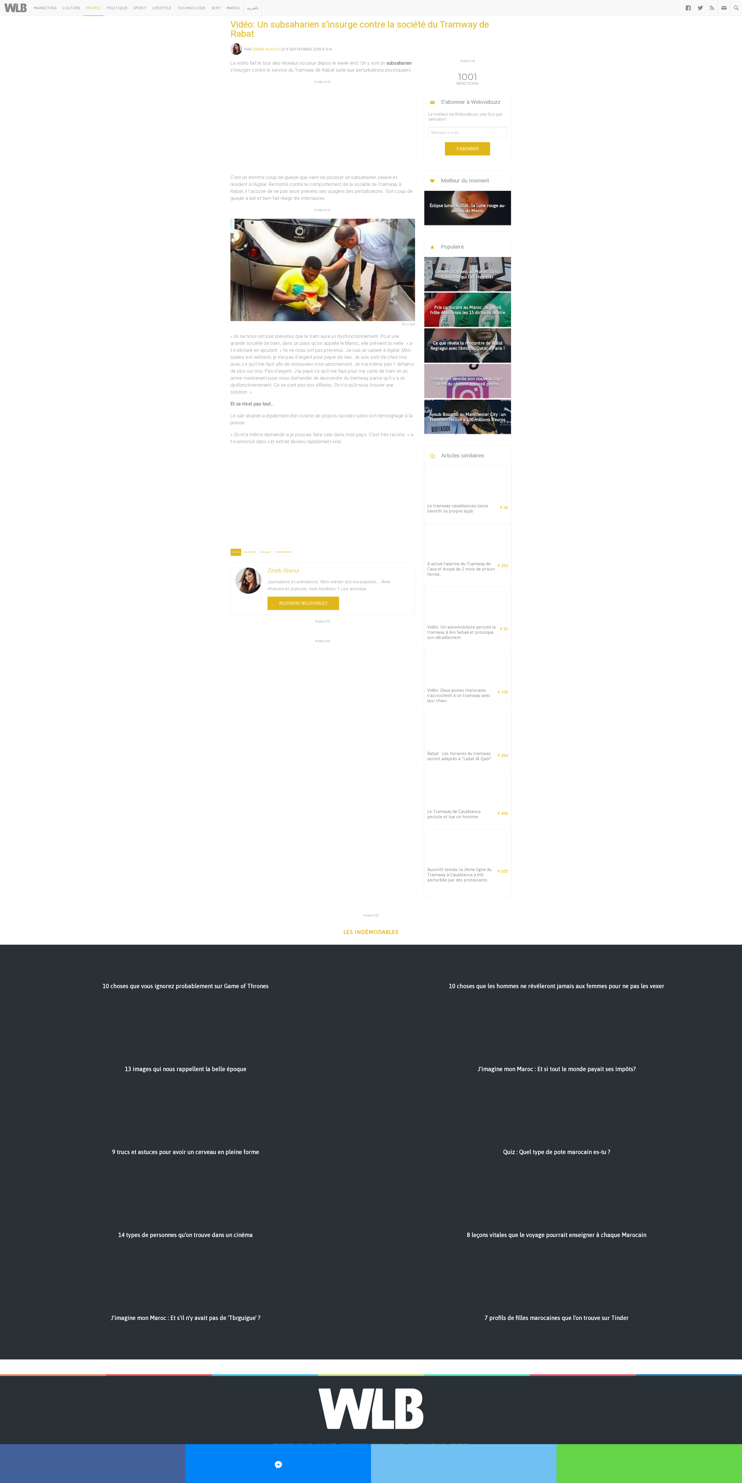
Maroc (234, 8)
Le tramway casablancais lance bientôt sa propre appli (457, 508)
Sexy (216, 8)
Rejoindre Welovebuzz (303, 603)
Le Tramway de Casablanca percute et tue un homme (454, 814)
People (93, 8)
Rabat (266, 552)
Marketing (45, 8)
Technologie (191, 8)
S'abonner (468, 148)
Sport (140, 8)
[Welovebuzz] (15, 7)
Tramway (283, 552)
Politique (117, 8)
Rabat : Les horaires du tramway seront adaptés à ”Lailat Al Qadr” (459, 756)
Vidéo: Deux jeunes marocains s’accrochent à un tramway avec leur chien (458, 695)
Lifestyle (162, 8)
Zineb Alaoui (266, 49)
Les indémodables (371, 932)
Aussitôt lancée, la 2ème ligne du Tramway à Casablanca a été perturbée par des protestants (459, 874)
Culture (72, 8)
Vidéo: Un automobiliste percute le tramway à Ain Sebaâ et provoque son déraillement (461, 632)
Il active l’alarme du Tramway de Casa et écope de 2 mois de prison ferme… (461, 569)
